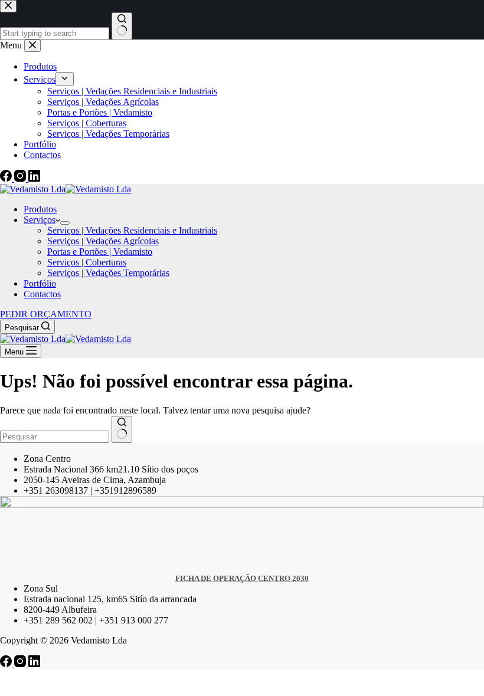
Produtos (40, 209)
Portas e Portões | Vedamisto (99, 252)
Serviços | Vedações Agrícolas (103, 241)
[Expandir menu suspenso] (65, 223)
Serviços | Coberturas (86, 262)
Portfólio (40, 283)
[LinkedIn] (34, 664)
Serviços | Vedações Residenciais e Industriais (132, 230)
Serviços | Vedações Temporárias (108, 273)
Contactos (42, 294)
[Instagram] (21, 664)
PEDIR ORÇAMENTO (45, 314)
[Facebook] (7, 664)
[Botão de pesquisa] (122, 429)
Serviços (39, 220)
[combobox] (54, 437)
